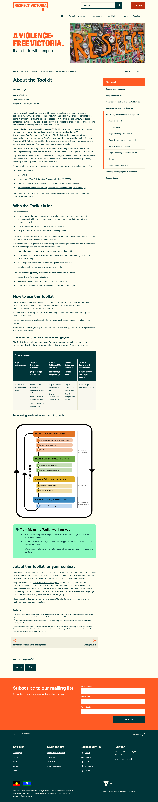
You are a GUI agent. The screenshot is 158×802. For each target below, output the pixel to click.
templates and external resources (46, 320)
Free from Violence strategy (45, 582)
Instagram (89, 766)
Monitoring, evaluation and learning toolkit (57, 71)
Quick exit (138, 5)
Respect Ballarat (112, 178)
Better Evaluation (25, 170)
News (125, 16)
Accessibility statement (56, 753)
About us (136, 16)
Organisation (86, 707)
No (32, 667)
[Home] (30, 6)
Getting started (90, 645)
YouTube (88, 757)
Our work (111, 16)
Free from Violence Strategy (38, 135)
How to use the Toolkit (22, 99)
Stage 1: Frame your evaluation (120, 133)
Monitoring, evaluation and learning (119, 108)
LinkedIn (88, 771)
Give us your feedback (123, 759)
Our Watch (23, 175)
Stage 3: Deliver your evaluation (121, 146)
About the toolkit (115, 121)
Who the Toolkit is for (21, 95)
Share (138, 71)
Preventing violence (76, 16)
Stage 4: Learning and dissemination (123, 153)
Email (83, 686)
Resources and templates (118, 165)
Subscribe (128, 719)
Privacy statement (54, 766)
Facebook (88, 762)
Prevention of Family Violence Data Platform (123, 102)
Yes (20, 667)
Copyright (51, 757)
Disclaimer (51, 762)
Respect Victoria (19, 71)
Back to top (137, 734)
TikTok (87, 753)
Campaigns (97, 16)
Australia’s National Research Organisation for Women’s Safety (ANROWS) (50, 187)
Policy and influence (113, 95)
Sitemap (16, 771)
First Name (85, 696)
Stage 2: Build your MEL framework (122, 140)
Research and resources (115, 89)
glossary (36, 327)
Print (126, 71)
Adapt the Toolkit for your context (26, 103)
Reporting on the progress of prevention (121, 172)
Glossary (112, 159)
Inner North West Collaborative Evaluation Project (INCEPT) (44, 179)
